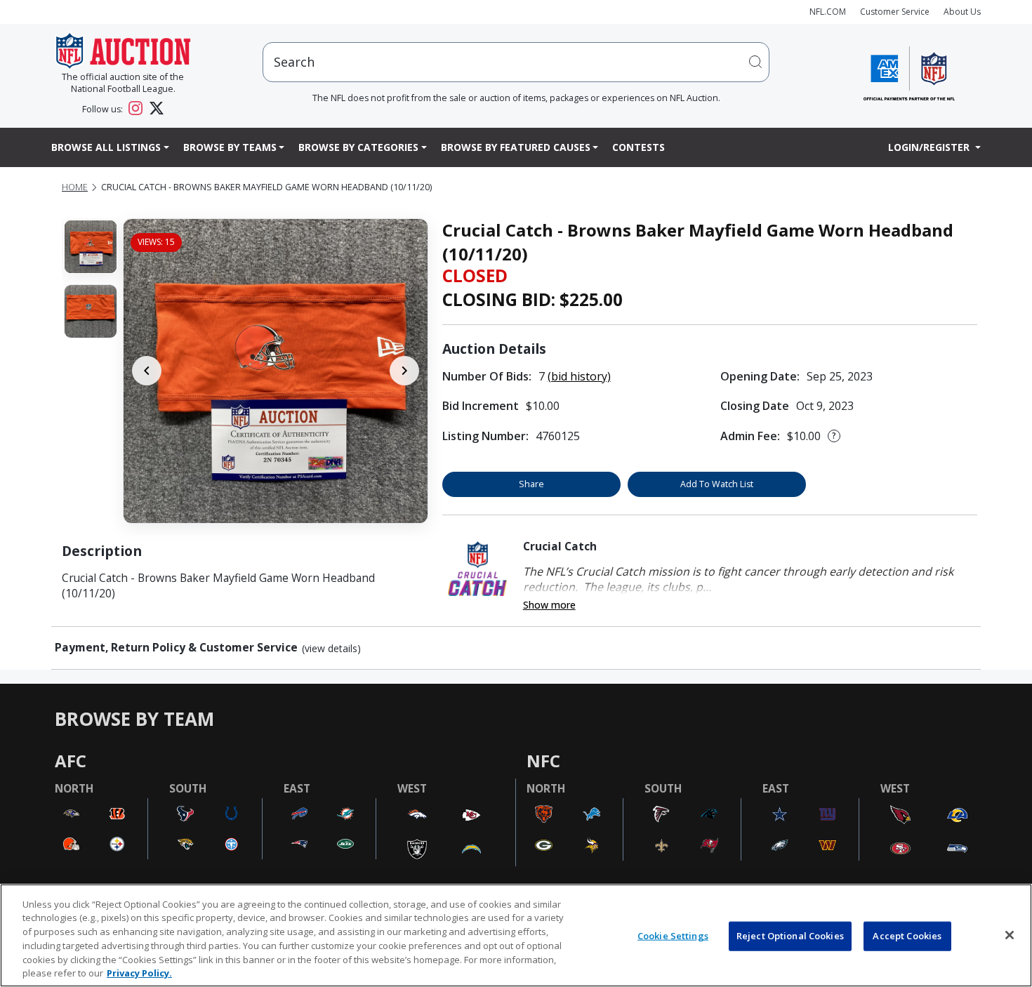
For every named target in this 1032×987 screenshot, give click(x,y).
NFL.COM (827, 12)
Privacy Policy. (139, 972)
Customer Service (895, 12)
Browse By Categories (358, 147)
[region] (516, 935)
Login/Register (930, 147)
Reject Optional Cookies (790, 935)
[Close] (1009, 935)
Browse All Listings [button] (106, 147)
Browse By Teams (230, 147)
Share (531, 484)
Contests (638, 147)
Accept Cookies (907, 935)
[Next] (404, 370)
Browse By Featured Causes (515, 147)
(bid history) (579, 376)
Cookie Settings (672, 935)
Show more (549, 604)
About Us (962, 12)
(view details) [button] (331, 648)
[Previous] (146, 370)
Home (75, 187)
